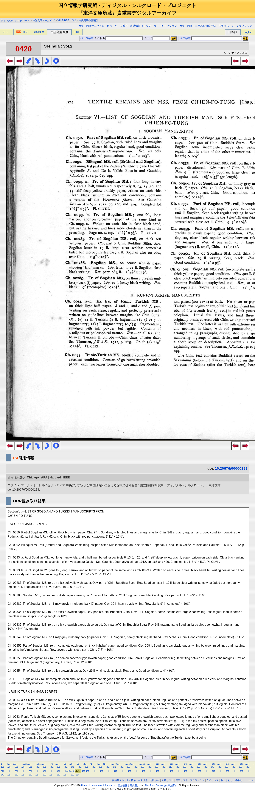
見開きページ (226, 26)
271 (114, 767)
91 (117, 764)
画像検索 (143, 780)
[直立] (56, 64)
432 (101, 771)
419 (72, 771)
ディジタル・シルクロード (15, 20)
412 (58, 771)
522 (227, 771)
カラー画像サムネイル (91, 26)
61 (78, 764)
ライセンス (212, 780)
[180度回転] (46, 64)
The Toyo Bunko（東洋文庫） (161, 785)
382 (16, 771)
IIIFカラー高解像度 (33, 31)
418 (68, 771)
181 (241, 764)
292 (142, 767)
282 (128, 767)
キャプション (169, 26)
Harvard (55, 477)
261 (100, 767)
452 (129, 771)
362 (240, 767)
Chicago (33, 477)
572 (44, 775)
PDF (77, 31)
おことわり (227, 780)
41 (52, 764)
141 (185, 764)
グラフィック (244, 26)
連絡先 (238, 780)
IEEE (66, 477)
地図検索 (154, 780)
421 (83, 771)
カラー (7, 31)
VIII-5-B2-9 (63, 20)
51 (65, 764)
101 (130, 764)
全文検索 (185, 38)
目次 (109, 26)
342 (212, 767)
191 (2, 767)
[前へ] (10, 64)
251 (86, 767)
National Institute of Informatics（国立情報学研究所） (110, 785)
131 (171, 764)
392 (30, 771)
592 (72, 775)
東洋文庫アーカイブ (44, 20)
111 (143, 764)
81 (104, 764)
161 (213, 764)
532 (241, 771)
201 (16, 767)
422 (87, 771)
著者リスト (167, 780)
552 (16, 775)
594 (77, 775)
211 (30, 767)
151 (199, 764)
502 (199, 771)
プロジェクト (197, 780)
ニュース (249, 780)
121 (157, 764)
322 (184, 767)
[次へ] (19, 64)
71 (91, 764)
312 (170, 767)
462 (143, 771)
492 (185, 771)
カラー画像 (185, 26)
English (248, 31)
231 (58, 767)
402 (44, 771)
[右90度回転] (37, 64)
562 (30, 775)
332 (198, 767)
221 (44, 767)
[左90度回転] (28, 64)
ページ (148, 38)
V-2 (74, 20)
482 (171, 771)
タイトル (99, 38)
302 (156, 767)
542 (2, 775)
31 (39, 764)
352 (226, 767)
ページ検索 (87, 38)
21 (26, 764)
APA (44, 477)
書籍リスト (118, 780)
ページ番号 (121, 26)
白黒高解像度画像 (88, 20)
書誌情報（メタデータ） (144, 26)
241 (72, 767)
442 (115, 771)
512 (213, 771)
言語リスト (182, 780)
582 (58, 775)
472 (157, 771)
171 (227, 764)
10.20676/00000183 (231, 468)
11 (14, 764)
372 (2, 771)
